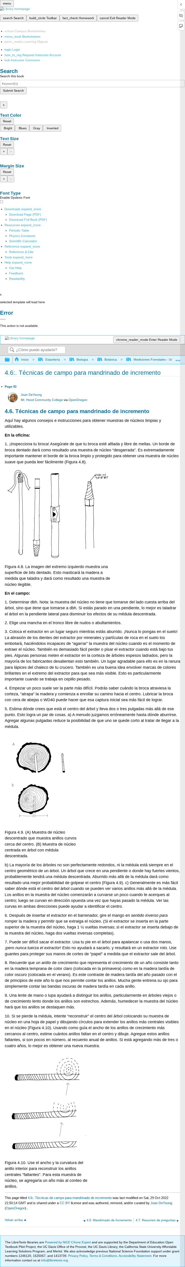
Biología (82, 359)
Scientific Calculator (23, 241)
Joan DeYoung (31, 394)
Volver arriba (14, 1220)
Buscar (12, 350)
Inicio (25, 359)
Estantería (52, 359)
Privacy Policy (78, 1256)
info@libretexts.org (54, 1260)
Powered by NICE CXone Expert (68, 1242)
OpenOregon (78, 400)
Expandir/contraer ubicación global (178, 358)
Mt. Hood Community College (42, 400)
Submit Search (13, 90)
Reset (7, 121)
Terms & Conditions (103, 1256)
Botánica (111, 359)
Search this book (12, 76)
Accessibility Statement (135, 1256)
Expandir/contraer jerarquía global (10, 360)
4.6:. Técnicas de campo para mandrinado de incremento (70, 1198)
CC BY (65, 1203)
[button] (16, 273)
